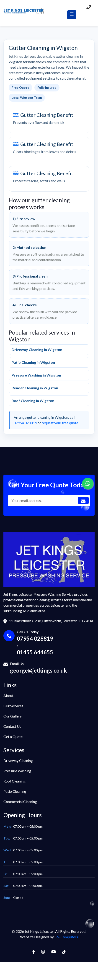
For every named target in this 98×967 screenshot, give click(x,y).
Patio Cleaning (14, 791)
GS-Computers (66, 937)
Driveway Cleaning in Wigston (37, 349)
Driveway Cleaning (18, 760)
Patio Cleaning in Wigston (33, 362)
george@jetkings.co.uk (38, 670)
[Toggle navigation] (71, 14)
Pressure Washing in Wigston (36, 375)
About (8, 695)
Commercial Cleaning (20, 801)
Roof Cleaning (14, 781)
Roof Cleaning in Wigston (33, 400)
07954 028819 (25, 423)
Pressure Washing (17, 771)
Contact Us (12, 726)
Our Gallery (12, 716)
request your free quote (60, 423)
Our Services (13, 706)
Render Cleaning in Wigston (35, 388)
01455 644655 (35, 652)
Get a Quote (13, 736)
